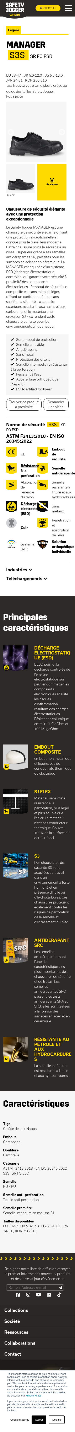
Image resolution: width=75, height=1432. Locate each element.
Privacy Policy (33, 1395)
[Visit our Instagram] (28, 1295)
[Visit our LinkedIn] (49, 1295)
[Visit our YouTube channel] (38, 1295)
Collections (16, 1310)
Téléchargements (25, 578)
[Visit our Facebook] (18, 1295)
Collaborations (19, 1343)
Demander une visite (56, 404)
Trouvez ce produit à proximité (24, 404)
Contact (12, 1353)
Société (12, 1321)
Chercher (49, 8)
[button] (10, 132)
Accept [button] (39, 1419)
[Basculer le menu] (68, 8)
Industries (17, 569)
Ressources (16, 1332)
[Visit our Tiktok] (59, 1295)
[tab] (37, 570)
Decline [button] (56, 1419)
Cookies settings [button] (19, 1419)
